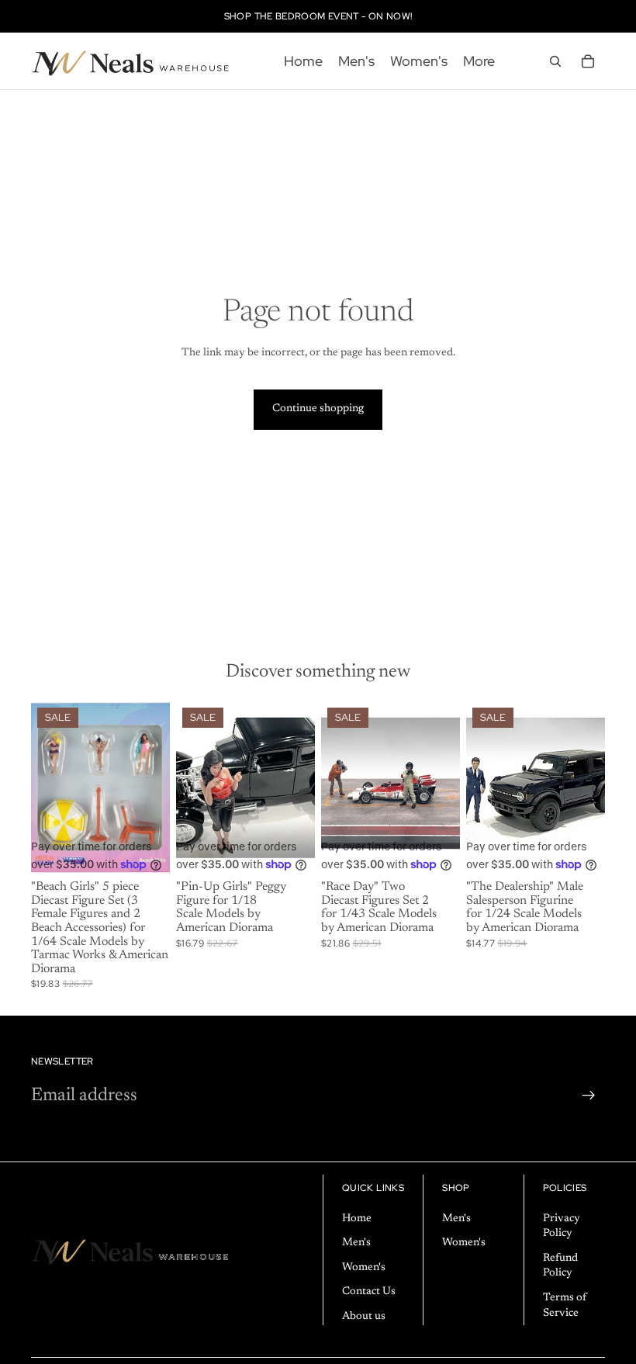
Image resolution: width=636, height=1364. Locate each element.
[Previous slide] (193, 787)
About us (363, 1316)
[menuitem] (479, 61)
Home (357, 1218)
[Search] (555, 61)
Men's (356, 1243)
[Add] (146, 851)
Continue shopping (318, 408)
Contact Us (369, 1291)
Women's (363, 1267)
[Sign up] (588, 1095)
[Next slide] (298, 787)
